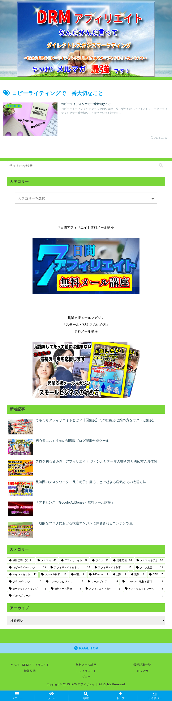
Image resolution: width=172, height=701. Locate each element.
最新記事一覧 (142, 664)
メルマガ (142, 670)
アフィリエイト (86, 670)
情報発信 (30, 670)
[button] (161, 165)
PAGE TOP (88, 648)
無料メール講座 (86, 664)
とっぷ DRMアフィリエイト (29, 664)
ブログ (86, 677)
